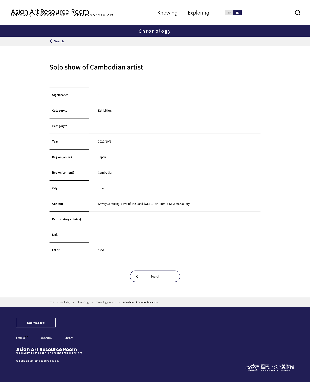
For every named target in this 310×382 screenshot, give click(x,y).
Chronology (83, 302)
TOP (52, 302)
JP (229, 13)
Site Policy (46, 337)
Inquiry (69, 337)
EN (237, 13)
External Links (36, 322)
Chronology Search (106, 302)
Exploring (65, 302)
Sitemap (20, 337)
